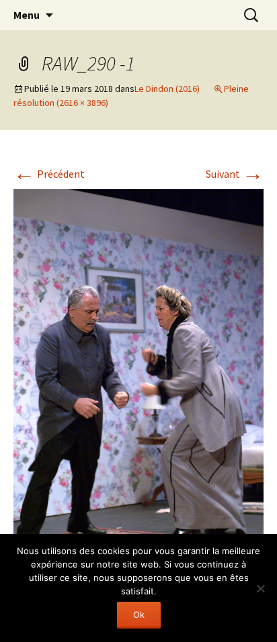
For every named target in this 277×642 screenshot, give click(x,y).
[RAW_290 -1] (138, 373)
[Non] (260, 588)
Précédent (49, 173)
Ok (139, 614)
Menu (26, 14)
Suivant (235, 173)
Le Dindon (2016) (167, 89)
